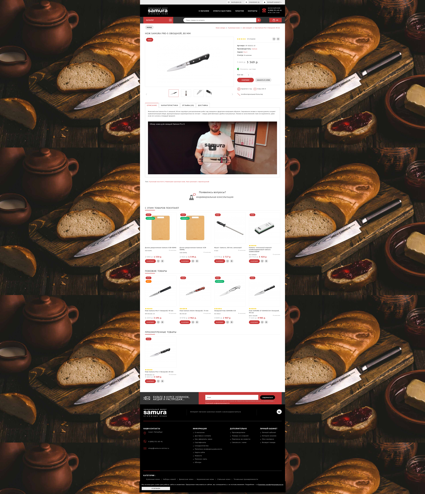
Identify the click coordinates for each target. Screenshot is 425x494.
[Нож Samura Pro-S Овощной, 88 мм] (174, 93)
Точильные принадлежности (246, 479)
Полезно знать (201, 459)
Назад (149, 27)
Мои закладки (268, 439)
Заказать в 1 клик (263, 80)
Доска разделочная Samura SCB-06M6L (193, 249)
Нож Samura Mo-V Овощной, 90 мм (159, 311)
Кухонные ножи (153, 479)
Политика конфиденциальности (208, 449)
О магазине (204, 11)
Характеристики (169, 105)
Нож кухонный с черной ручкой (197, 181)
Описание (152, 105)
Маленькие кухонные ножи (175, 181)
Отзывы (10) (188, 105)
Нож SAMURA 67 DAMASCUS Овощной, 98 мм (264, 312)
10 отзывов (251, 39)
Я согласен (156, 488)
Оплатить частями (248, 69)
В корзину (245, 80)
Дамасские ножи (186, 479)
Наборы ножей (169, 479)
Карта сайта (200, 452)
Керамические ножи (205, 479)
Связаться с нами (239, 442)
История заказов (269, 436)
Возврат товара (268, 442)
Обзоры (198, 462)
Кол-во (240, 75)
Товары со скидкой (240, 436)
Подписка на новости (241, 439)
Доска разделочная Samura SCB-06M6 (160, 248)
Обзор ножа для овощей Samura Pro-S (167, 124)
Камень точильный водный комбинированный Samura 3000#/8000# (260, 250)
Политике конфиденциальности (270, 484)
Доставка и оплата (203, 436)
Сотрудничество (202, 446)
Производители (238, 432)
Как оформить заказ (203, 439)
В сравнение (278, 39)
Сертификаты (200, 442)
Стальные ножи (223, 479)
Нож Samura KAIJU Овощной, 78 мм (194, 311)
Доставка (203, 105)
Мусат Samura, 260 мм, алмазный (228, 248)
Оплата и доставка (222, 11)
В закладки (274, 39)
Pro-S (245, 52)
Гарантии (239, 11)
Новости (198, 456)
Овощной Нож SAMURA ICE (225, 311)
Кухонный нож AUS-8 (156, 181)
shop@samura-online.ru (158, 448)
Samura (254, 49)
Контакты (252, 11)
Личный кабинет (269, 432)
